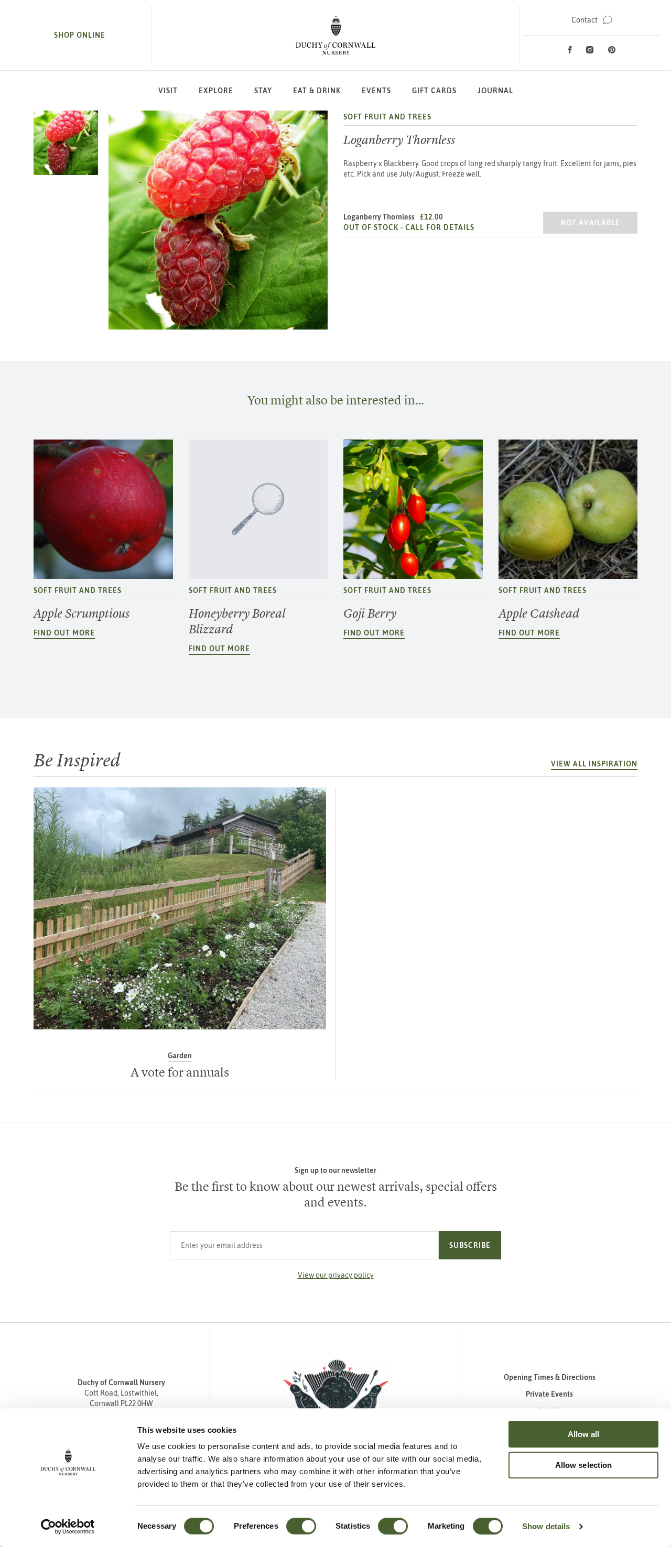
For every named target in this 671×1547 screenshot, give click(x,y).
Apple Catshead (539, 613)
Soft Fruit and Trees (387, 117)
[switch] (301, 1526)
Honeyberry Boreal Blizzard (237, 621)
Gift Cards (434, 90)
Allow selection (583, 1465)
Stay (263, 90)
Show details (546, 1526)
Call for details (439, 227)
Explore (216, 90)
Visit (168, 90)
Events (376, 90)
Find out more (64, 633)
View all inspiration (594, 764)
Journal (495, 90)
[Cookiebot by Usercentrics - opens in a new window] (68, 1526)
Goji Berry (369, 613)
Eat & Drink (317, 90)
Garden (180, 1055)
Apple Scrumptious (81, 613)
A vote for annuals (180, 1072)
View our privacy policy (336, 1275)
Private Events (549, 1394)
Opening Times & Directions (550, 1377)
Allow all (584, 1434)
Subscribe (470, 1245)
